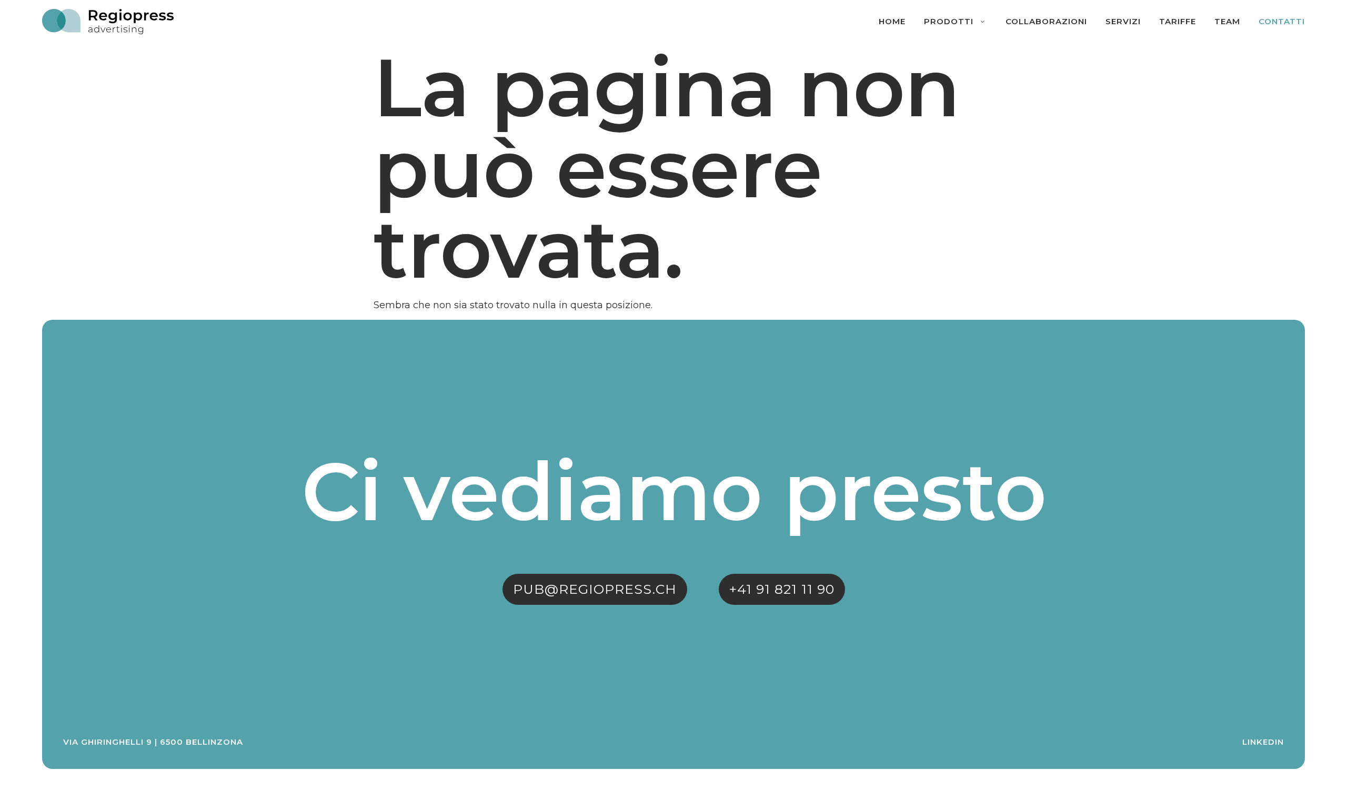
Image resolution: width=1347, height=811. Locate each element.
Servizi (1123, 21)
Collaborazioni (1046, 21)
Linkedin (1263, 742)
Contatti (1282, 21)
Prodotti (948, 21)
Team (1227, 21)
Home (892, 21)
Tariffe (1177, 21)
